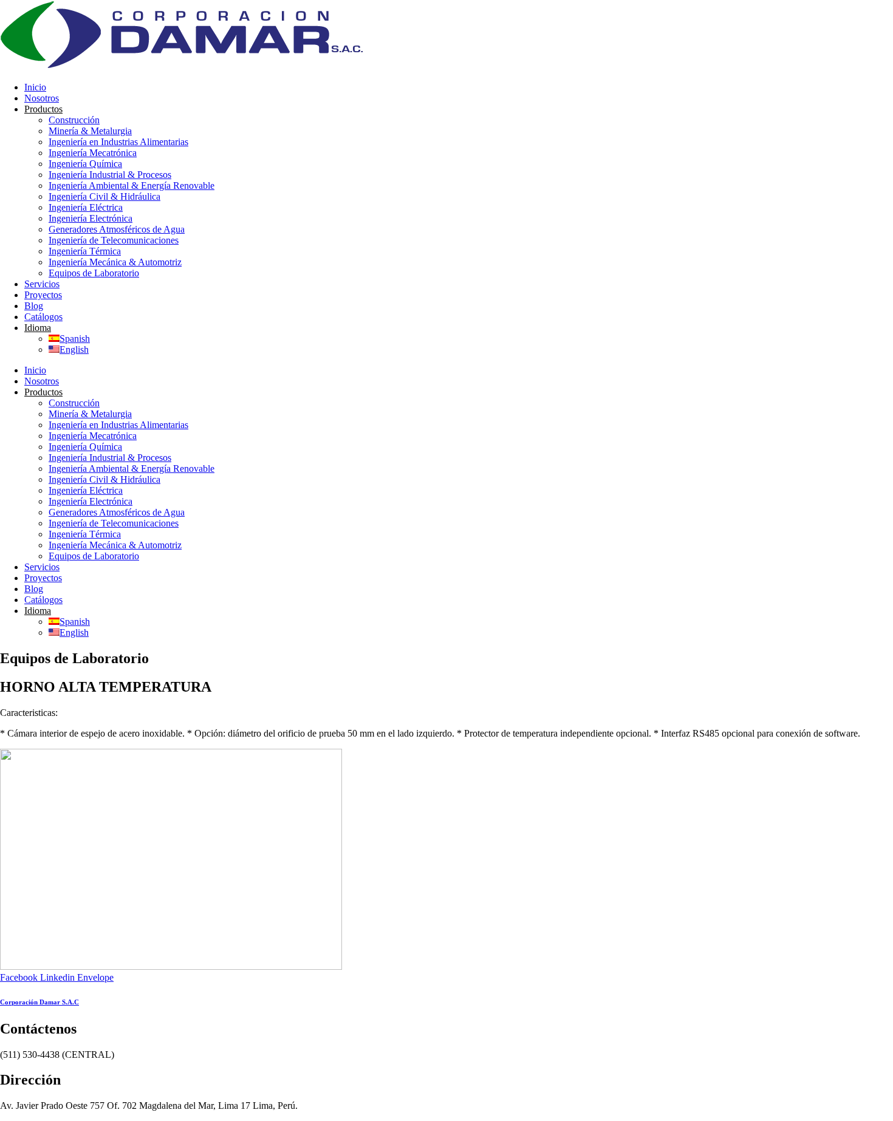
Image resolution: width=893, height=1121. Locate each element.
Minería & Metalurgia (90, 131)
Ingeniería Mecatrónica (93, 153)
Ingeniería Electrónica (90, 218)
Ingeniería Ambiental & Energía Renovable (131, 185)
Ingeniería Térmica (85, 251)
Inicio (35, 87)
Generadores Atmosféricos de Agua (117, 229)
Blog (33, 306)
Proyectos (43, 295)
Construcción (74, 120)
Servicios (42, 284)
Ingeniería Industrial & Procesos (110, 174)
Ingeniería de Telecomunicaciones (114, 240)
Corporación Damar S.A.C (39, 1002)
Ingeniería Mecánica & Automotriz (115, 262)
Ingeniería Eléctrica (86, 207)
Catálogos (43, 317)
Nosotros (41, 98)
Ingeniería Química (85, 163)
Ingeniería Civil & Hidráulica (104, 196)
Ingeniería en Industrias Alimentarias (118, 142)
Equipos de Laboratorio (94, 273)
